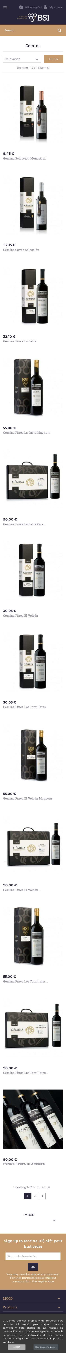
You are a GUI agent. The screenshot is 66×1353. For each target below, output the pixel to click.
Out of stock (16, 348)
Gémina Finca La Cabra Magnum (26, 432)
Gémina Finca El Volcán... (21, 890)
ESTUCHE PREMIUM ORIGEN (24, 1164)
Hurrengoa (42, 1196)
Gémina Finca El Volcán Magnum (27, 798)
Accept (16, 1347)
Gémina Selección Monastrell (24, 158)
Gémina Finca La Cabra (19, 341)
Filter (53, 59)
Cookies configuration (45, 1347)
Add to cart (15, 165)
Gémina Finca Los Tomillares (24, 707)
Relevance (22, 59)
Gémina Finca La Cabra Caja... (24, 524)
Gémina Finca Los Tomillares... (25, 981)
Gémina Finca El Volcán (20, 615)
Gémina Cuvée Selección (21, 250)
